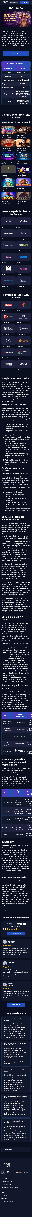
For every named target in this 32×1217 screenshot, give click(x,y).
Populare (4, 122)
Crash (18, 122)
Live (11, 122)
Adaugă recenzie (16, 933)
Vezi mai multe (16, 1004)
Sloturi (26, 122)
